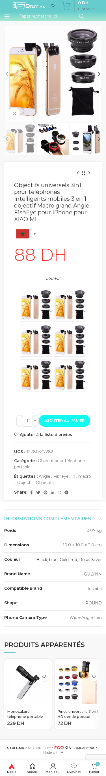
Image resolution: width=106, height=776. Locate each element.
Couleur (53, 278)
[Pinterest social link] (45, 492)
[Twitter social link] (38, 492)
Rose (84, 559)
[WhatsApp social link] (59, 492)
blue (53, 559)
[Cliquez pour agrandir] (14, 113)
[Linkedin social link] (52, 492)
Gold (64, 559)
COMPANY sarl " (76, 748)
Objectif (25, 482)
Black (41, 559)
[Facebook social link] (31, 492)
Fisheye (61, 476)
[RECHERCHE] (81, 16)
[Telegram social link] (66, 492)
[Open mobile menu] (7, 16)
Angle (44, 476)
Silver (96, 559)
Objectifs (44, 482)
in (73, 476)
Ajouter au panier (64, 420)
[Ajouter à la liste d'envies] (44, 676)
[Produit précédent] (78, 173)
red (74, 559)
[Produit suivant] (89, 173)
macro (84, 476)
